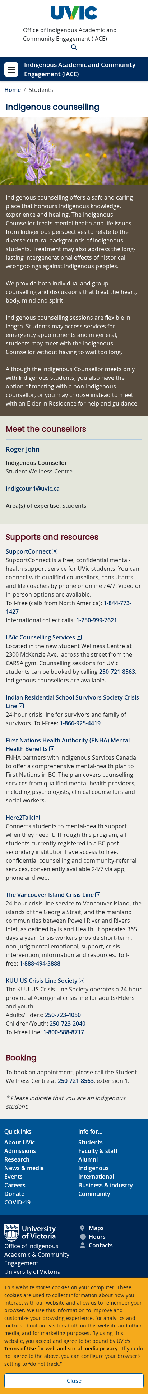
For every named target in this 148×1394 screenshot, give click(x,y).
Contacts (101, 1245)
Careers (15, 1185)
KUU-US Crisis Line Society (42, 981)
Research (16, 1159)
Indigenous (93, 1168)
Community (94, 1194)
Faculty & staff (98, 1151)
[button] (74, 47)
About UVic (19, 1142)
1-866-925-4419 (80, 723)
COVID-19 (17, 1202)
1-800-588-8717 (63, 1032)
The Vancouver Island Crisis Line (50, 895)
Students (90, 1142)
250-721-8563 (117, 672)
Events (13, 1177)
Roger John (23, 449)
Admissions (20, 1151)
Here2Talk (19, 817)
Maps (96, 1228)
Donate (14, 1194)
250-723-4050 (63, 1015)
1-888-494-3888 (39, 963)
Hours (97, 1237)
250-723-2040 (67, 1023)
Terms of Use (20, 1348)
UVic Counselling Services (40, 637)
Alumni (88, 1159)
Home (12, 90)
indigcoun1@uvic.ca (33, 488)
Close (74, 1381)
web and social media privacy (82, 1348)
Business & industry (105, 1185)
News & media (24, 1168)
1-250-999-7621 (96, 620)
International (96, 1177)
